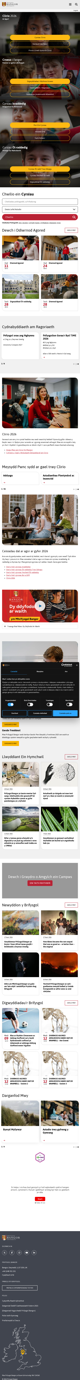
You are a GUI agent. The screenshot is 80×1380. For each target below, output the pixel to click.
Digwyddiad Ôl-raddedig (40, 182)
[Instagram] (19, 1252)
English (76, 10)
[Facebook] (11, 1252)
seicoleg (25, 223)
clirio (20, 223)
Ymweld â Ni (40, 132)
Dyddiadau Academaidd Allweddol (40, 94)
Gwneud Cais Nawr (40, 44)
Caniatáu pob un (65, 713)
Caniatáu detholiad (40, 713)
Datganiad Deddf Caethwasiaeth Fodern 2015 (20, 1306)
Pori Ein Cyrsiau (40, 125)
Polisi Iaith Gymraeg (10, 1316)
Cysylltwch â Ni (8, 1275)
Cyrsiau (14, 103)
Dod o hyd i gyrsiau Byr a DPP (18, 575)
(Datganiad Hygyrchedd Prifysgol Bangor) (18, 1311)
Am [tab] (66, 671)
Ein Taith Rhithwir (40, 883)
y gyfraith (31, 223)
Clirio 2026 (10, 578)
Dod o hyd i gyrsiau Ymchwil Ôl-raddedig (22, 572)
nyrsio (59, 223)
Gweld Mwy (71, 230)
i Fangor (12, 59)
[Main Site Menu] (70, 4)
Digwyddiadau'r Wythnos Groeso (40, 81)
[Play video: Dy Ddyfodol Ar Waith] (40, 606)
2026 (9, 16)
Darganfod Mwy (10, 724)
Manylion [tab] (40, 671)
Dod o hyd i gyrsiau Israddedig (18, 567)
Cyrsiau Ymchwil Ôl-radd (40, 175)
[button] (74, 364)
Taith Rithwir (40, 138)
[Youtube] (26, 1252)
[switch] (30, 704)
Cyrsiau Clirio (40, 37)
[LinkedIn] (34, 1252)
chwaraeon (52, 223)
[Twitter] (4, 1252)
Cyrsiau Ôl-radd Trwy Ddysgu (40, 169)
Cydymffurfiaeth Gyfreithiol (13, 1301)
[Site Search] (76, 4)
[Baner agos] (77, 665)
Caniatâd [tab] (14, 671)
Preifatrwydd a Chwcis (11, 1320)
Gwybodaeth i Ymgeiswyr (40, 88)
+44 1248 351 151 (9, 1271)
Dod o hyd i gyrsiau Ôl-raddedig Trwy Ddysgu (24, 570)
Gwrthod (14, 713)
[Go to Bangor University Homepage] (10, 4)
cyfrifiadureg (44, 223)
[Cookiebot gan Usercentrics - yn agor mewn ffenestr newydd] (63, 665)
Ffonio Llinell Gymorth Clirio (40, 50)
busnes (37, 223)
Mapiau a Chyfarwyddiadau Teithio (19, 1288)
